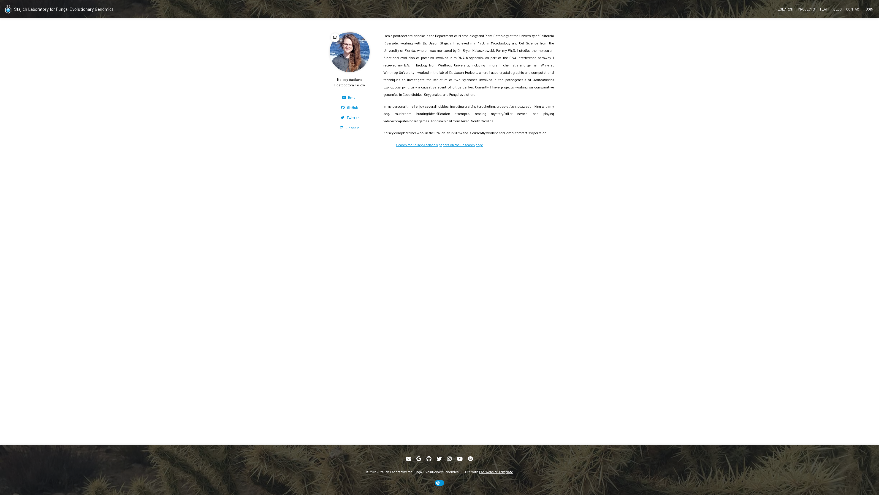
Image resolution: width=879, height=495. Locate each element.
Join (869, 9)
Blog (837, 9)
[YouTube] (460, 458)
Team (824, 9)
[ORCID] (470, 458)
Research (784, 9)
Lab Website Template (496, 472)
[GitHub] (429, 458)
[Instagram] (449, 458)
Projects (806, 9)
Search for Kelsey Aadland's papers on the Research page (439, 145)
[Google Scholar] (418, 458)
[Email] (408, 458)
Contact (853, 9)
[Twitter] (439, 458)
